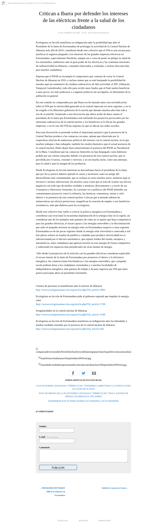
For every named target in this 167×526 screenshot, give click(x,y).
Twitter (83, 373)
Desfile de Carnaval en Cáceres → (115, 488)
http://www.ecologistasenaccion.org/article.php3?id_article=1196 (70, 314)
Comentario (44, 447)
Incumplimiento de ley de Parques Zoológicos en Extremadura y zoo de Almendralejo (83, 401)
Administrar (104, 521)
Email (94, 373)
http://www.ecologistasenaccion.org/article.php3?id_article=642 (70, 328)
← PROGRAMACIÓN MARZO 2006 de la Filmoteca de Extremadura (52, 491)
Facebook (73, 373)
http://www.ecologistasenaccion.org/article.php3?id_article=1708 (70, 304)
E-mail (49, 437)
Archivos (83, 521)
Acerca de (63, 521)
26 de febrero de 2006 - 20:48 (72, 33)
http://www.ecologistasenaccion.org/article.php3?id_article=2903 (70, 289)
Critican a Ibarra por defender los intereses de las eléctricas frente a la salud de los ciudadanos (83, 20)
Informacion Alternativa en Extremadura (32, 3)
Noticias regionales (98, 33)
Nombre (42, 426)
